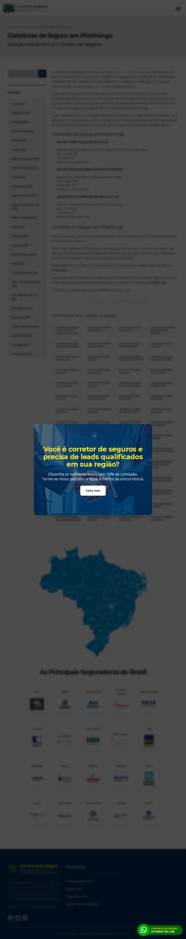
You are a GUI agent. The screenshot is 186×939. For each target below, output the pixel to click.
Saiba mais (93, 491)
